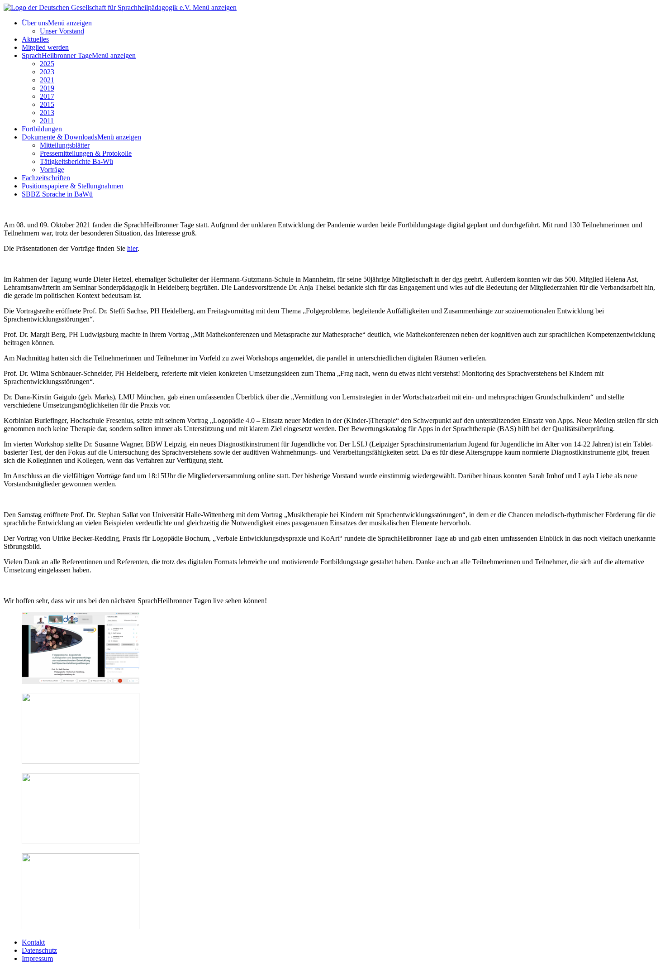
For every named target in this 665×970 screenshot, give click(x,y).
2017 (47, 96)
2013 (47, 112)
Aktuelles (35, 39)
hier (132, 248)
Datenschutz (39, 950)
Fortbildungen (42, 129)
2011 (47, 121)
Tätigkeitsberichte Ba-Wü (76, 161)
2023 (47, 72)
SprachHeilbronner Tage (57, 55)
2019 (47, 88)
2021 (47, 80)
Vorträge (52, 169)
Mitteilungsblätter (65, 145)
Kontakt (33, 942)
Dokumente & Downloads (59, 137)
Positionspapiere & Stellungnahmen (73, 186)
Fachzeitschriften (46, 178)
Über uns (35, 23)
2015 (47, 104)
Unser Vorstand (62, 31)
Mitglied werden (45, 47)
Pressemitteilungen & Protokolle (86, 153)
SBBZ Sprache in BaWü (57, 194)
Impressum (37, 958)
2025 (47, 63)
